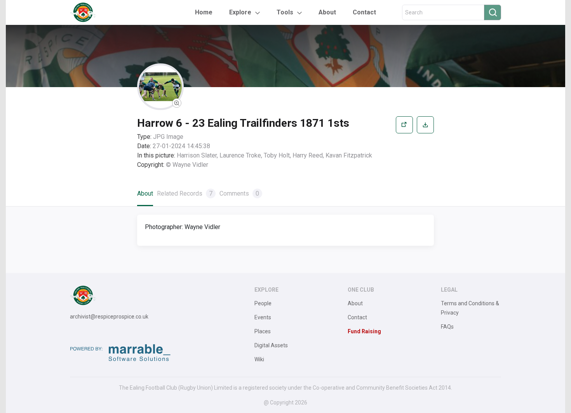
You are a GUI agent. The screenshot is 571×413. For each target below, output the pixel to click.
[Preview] (404, 143)
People (263, 303)
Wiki (259, 359)
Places (262, 331)
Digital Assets (271, 345)
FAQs (447, 327)
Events (262, 317)
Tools (285, 12)
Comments (239, 193)
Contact (364, 12)
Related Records (184, 193)
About (327, 12)
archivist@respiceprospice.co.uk (109, 316)
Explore (240, 12)
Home (203, 12)
